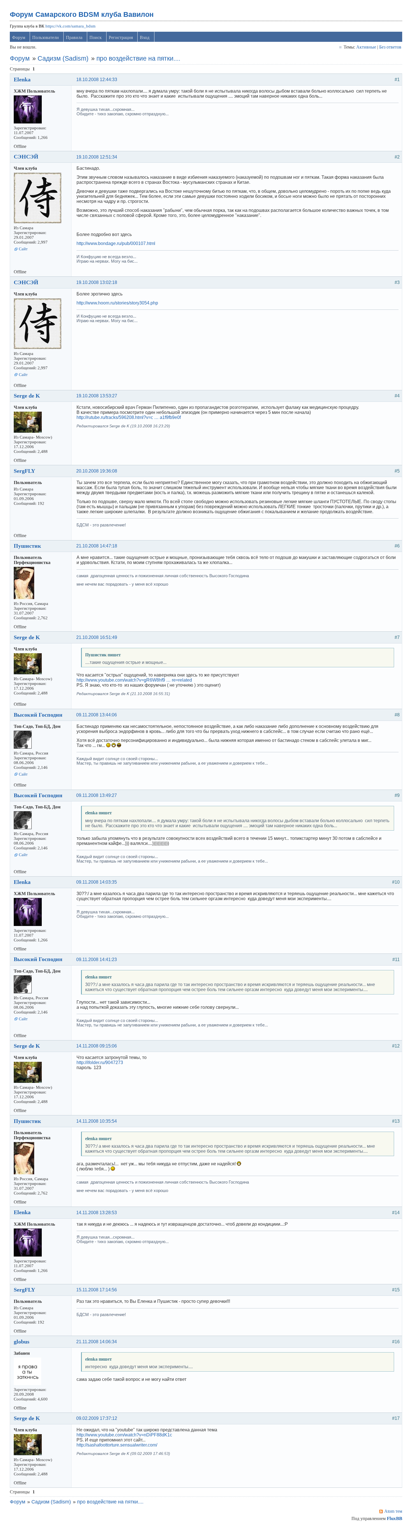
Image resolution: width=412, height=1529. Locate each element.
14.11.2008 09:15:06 (96, 1046)
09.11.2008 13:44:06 (96, 714)
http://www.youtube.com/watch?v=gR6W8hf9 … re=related (134, 680)
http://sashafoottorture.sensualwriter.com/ (117, 1445)
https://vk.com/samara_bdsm (70, 26)
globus (21, 1341)
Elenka (22, 79)
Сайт (23, 249)
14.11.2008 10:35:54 (96, 1121)
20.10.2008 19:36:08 (96, 471)
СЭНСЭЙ (26, 156)
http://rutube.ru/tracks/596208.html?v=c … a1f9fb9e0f (129, 417)
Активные (366, 47)
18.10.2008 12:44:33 (96, 79)
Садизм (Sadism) (63, 58)
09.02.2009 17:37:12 (96, 1418)
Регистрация (121, 37)
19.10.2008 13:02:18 (96, 282)
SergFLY (24, 471)
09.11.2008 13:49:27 (96, 795)
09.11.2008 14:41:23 (96, 959)
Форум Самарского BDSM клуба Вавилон (82, 14)
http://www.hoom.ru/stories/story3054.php (117, 303)
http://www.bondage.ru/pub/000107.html (116, 243)
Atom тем (393, 1511)
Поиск (95, 37)
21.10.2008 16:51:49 (96, 637)
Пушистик (27, 546)
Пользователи (45, 37)
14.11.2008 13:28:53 (96, 1212)
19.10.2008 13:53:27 (96, 395)
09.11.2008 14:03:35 (96, 882)
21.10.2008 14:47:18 (96, 546)
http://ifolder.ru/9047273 (100, 1062)
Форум (18, 37)
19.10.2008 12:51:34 (96, 157)
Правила (74, 37)
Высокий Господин (38, 715)
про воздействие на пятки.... (138, 58)
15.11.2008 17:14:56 (96, 1289)
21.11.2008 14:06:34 (96, 1341)
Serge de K (27, 396)
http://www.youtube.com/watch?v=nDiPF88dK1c (124, 1434)
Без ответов (390, 47)
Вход (144, 37)
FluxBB (394, 1518)
